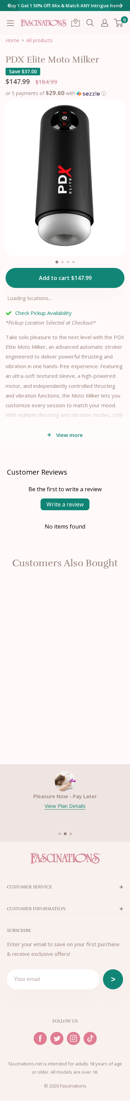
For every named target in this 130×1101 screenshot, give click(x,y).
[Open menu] (10, 23)
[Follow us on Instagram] (73, 1038)
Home (12, 40)
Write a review (65, 504)
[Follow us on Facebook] (40, 1038)
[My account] (104, 23)
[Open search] (90, 23)
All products (39, 40)
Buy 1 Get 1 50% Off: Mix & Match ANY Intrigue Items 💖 (65, 9)
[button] (56, 92)
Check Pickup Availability (43, 312)
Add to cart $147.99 (65, 278)
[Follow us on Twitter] (56, 1038)
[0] (118, 23)
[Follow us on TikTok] (90, 1038)
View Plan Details (65, 805)
